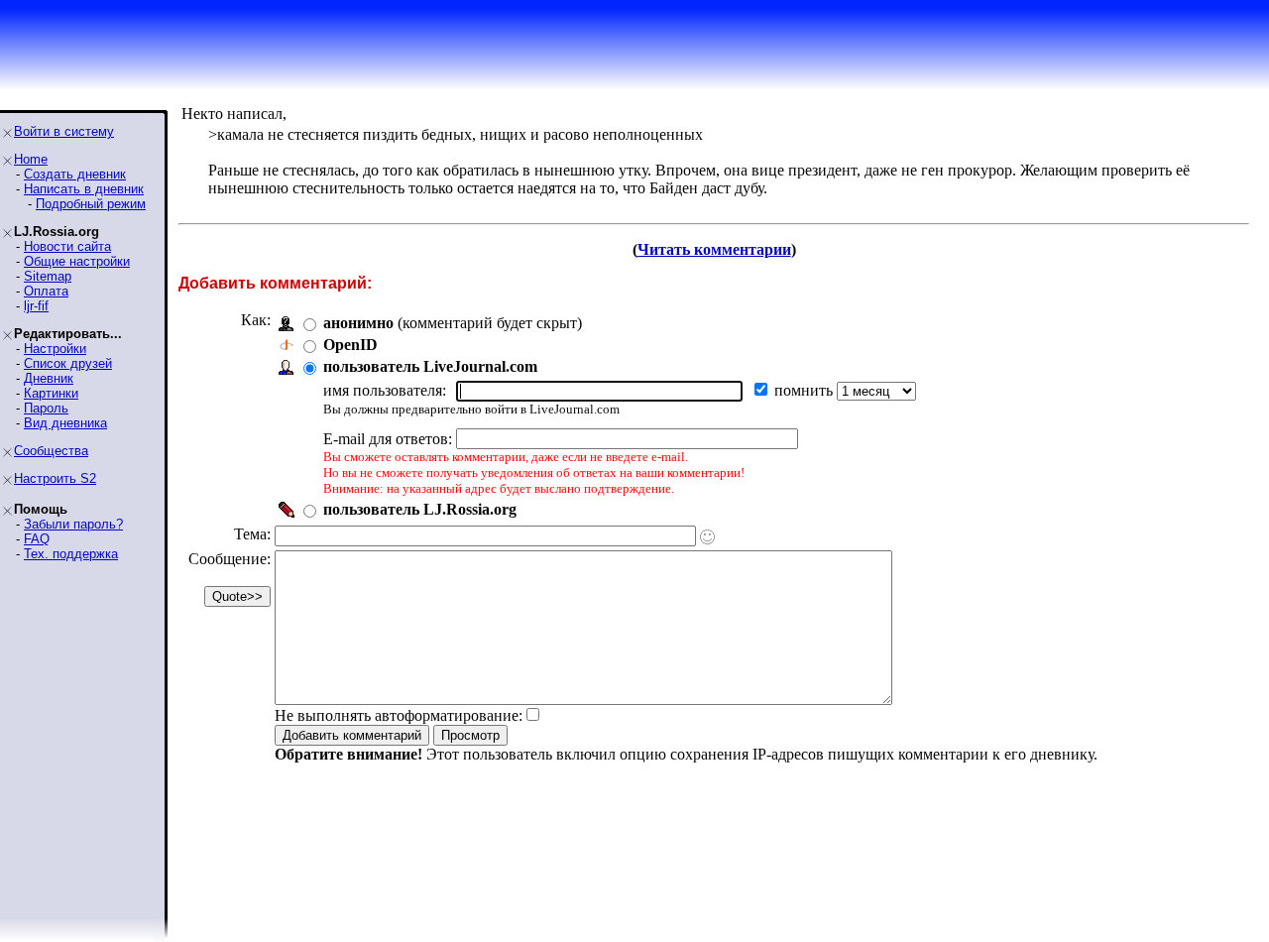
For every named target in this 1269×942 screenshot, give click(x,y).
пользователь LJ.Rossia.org (420, 509)
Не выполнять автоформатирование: (398, 715)
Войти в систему (64, 131)
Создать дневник (75, 174)
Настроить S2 (55, 478)
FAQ (37, 538)
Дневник (48, 378)
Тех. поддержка (71, 553)
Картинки (51, 393)
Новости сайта (67, 246)
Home (31, 159)
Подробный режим (91, 203)
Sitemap (47, 276)
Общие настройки (77, 261)
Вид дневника (65, 422)
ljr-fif (36, 305)
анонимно (358, 322)
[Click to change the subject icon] (707, 537)
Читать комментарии (714, 249)
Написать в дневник (84, 188)
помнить (805, 390)
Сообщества (51, 450)
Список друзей (68, 363)
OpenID (350, 344)
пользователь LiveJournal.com (430, 366)
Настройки (55, 348)
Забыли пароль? (73, 524)
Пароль (46, 408)
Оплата (46, 291)
